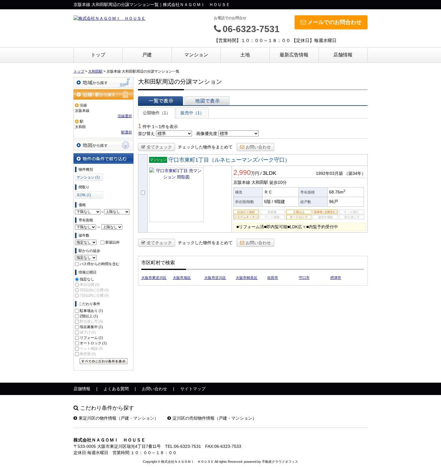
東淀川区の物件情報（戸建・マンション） (118, 418)
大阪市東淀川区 (153, 278)
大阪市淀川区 (215, 278)
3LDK (269, 173)
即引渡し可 (91, 321)
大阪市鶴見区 (246, 278)
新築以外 (112, 242)
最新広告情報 (294, 54)
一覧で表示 (160, 100)
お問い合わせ (258, 147)
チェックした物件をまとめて (205, 147)
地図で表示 (207, 100)
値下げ (88, 332)
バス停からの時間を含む (99, 264)
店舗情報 (342, 54)
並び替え (146, 133)
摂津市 (335, 278)
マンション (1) (88, 177)
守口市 (304, 278)
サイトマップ (193, 388)
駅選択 (126, 132)
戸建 (147, 54)
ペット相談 (91, 348)
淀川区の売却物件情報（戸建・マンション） (214, 418)
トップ (98, 54)
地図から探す (104, 145)
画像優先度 (206, 133)
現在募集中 (91, 327)
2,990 (242, 172)
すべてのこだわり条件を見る (104, 361)
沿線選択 (125, 116)
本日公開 (89, 285)
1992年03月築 (329, 173)
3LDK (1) (83, 195)
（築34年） (355, 173)
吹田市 (272, 278)
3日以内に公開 (94, 290)
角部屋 (88, 354)
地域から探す (104, 82)
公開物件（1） (156, 112)
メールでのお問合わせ (335, 22)
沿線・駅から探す (104, 94)
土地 (245, 54)
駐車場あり (91, 311)
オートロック (93, 343)
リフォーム (91, 338)
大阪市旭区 (182, 278)
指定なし (87, 279)
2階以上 (89, 316)
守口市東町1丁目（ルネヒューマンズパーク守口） (229, 160)
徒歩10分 (278, 182)
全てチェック (159, 147)
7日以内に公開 (94, 295)
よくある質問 (116, 388)
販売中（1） (192, 112)
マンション (196, 54)
